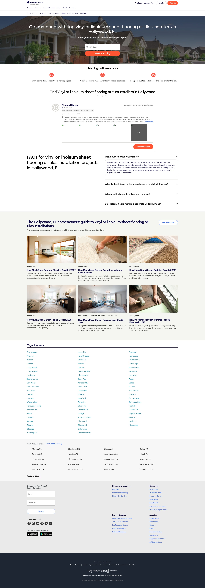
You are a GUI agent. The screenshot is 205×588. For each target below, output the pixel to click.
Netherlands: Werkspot (116, 565)
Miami (29, 413)
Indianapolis (32, 433)
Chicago (30, 429)
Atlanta (30, 425)
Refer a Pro (153, 499)
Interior (30, 8)
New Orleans (83, 356)
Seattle (132, 417)
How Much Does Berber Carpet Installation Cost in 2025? (100, 271)
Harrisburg (133, 356)
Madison (132, 421)
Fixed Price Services (119, 496)
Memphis (133, 371)
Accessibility (113, 571)
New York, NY (145, 459)
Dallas (131, 383)
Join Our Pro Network (120, 522)
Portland (132, 352)
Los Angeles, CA (111, 454)
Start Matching (102, 53)
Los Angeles (32, 371)
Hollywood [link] (42, 13)
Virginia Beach (135, 413)
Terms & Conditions (115, 575)
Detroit (81, 367)
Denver (30, 394)
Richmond (133, 410)
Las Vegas (82, 390)
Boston (81, 364)
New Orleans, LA (111, 459)
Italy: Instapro (103, 565)
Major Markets (35, 345)
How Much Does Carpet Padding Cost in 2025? (152, 270)
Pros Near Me (154, 503)
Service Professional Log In (122, 518)
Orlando (30, 417)
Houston (132, 394)
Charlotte (82, 406)
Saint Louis (82, 387)
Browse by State (53, 444)
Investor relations (155, 532)
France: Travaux (75, 565)
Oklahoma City (84, 433)
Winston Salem (84, 417)
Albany (81, 394)
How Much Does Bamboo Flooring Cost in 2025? (51, 270)
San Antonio (134, 398)
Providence (134, 367)
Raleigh (81, 413)
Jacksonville (32, 410)
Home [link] (29, 13)
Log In (161, 3)
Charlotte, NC (74, 449)
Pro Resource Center (120, 525)
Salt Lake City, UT (111, 464)
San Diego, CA (38, 469)
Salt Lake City (135, 402)
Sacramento (32, 379)
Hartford (30, 398)
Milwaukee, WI (38, 459)
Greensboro (83, 410)
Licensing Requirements (158, 510)
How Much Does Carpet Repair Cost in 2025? (49, 320)
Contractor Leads (119, 528)
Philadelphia (134, 360)
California (96, 571)
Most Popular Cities (35, 444)
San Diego (31, 383)
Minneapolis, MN (75, 459)
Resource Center (155, 496)
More (59, 8)
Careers (152, 525)
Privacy (90, 571)
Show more (149, 122)
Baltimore (82, 360)
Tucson (30, 360)
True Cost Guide (155, 493)
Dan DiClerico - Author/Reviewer (92, 316)
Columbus (82, 429)
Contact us (153, 535)
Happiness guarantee (157, 539)
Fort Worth (133, 390)
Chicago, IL (108, 449)
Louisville (82, 352)
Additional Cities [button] (33, 476)
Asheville (82, 402)
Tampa (30, 421)
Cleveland (82, 425)
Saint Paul (82, 379)
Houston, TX (73, 454)
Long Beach (32, 367)
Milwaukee (133, 425)
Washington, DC (147, 469)
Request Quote (143, 147)
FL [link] (35, 13)
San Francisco (33, 387)
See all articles (168, 222)
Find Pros (115, 489)
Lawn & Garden (49, 8)
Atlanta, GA (37, 449)
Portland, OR (73, 464)
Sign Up (173, 3)
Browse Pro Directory (120, 493)
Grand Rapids (84, 371)
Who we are (153, 522)
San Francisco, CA (76, 469)
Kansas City (83, 383)
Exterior (38, 8)
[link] (102, 108)
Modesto (31, 375)
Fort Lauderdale (34, 406)
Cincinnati (82, 421)
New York (82, 398)
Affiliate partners (155, 542)
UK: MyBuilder (130, 565)
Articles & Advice (69, 8)
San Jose (31, 390)
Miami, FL (144, 454)
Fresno (30, 364)
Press (151, 528)
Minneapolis (83, 375)
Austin (131, 379)
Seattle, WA (109, 469)
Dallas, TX (144, 449)
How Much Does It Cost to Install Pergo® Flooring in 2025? (150, 321)
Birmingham (32, 352)
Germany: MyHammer (89, 565)
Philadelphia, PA (39, 464)
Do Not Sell (104, 571)
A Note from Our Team (157, 506)
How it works (154, 518)
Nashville (133, 375)
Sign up (41, 511)
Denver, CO (37, 454)
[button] (70, 132)
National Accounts (119, 532)
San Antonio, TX (146, 464)
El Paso (132, 387)
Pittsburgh (133, 364)
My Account (153, 489)
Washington (32, 402)
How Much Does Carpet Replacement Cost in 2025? (101, 321)
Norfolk (132, 406)
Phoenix (30, 356)
